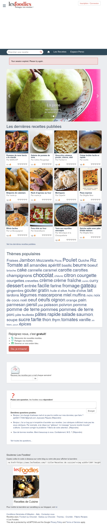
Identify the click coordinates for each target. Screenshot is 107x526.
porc (10, 314)
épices (25, 324)
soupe (12, 319)
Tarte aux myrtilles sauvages (63, 229)
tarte (36, 319)
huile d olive (58, 290)
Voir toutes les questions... (21, 440)
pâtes (40, 314)
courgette (86, 275)
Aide (38, 514)
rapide (54, 314)
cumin (85, 281)
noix (90, 295)
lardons (13, 294)
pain (82, 300)
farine (55, 285)
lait (90, 290)
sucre (24, 319)
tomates (69, 319)
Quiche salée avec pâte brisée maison (90, 229)
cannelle (35, 270)
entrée (31, 285)
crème (46, 279)
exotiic (85, 159)
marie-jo (13, 195)
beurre (80, 264)
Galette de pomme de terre (40, 156)
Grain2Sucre (39, 230)
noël (23, 299)
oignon (58, 299)
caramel (50, 270)
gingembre (15, 290)
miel (67, 294)
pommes (49, 309)
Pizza (58, 260)
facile (43, 285)
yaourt (15, 324)
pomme (80, 304)
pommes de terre (76, 309)
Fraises (12, 260)
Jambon (27, 259)
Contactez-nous (47, 514)
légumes (28, 294)
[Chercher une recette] (41, 52)
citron (70, 274)
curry (94, 280)
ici (56, 507)
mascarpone (50, 294)
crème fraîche (67, 280)
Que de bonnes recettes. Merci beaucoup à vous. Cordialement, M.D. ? (42, 432)
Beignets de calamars (16, 192)
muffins (79, 295)
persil (31, 304)
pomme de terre (23, 309)
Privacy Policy (56, 522)
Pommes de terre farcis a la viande (16, 156)
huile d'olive (77, 290)
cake (22, 269)
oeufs (44, 299)
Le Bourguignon (16, 230)
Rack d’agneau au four (41, 192)
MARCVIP (14, 159)
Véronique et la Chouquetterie (63, 234)
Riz (93, 260)
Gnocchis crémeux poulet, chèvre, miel (64, 156)
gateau (88, 285)
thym (56, 319)
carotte (65, 269)
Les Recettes (60, 52)
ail (26, 264)
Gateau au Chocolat (46, 516)
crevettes (31, 280)
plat (40, 305)
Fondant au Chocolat (28, 516)
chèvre (58, 276)
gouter (30, 290)
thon (46, 319)
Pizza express (86, 192)
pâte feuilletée (24, 314)
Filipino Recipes (80, 516)
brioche (11, 270)
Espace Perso (77, 52)
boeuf (93, 265)
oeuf (32, 299)
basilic (67, 265)
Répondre (56, 417)
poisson (51, 304)
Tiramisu (60, 516)
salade (68, 313)
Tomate (15, 264)
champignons (19, 275)
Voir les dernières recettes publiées (21, 244)
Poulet (70, 259)
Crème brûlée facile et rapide (89, 156)
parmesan (16, 304)
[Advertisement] (53, 28)
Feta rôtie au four (38, 228)
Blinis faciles (12, 228)
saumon (84, 314)
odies (8, 4)
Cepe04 (62, 195)
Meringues (60, 192)
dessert (15, 285)
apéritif (54, 265)
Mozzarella (45, 260)
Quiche (83, 260)
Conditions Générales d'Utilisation (20, 514)
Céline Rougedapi (41, 159)
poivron (65, 304)
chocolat (43, 275)
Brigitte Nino (88, 195)
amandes (38, 265)
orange (71, 299)
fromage (71, 285)
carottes (80, 270)
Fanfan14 (63, 159)
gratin (43, 290)
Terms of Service (73, 522)
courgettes (15, 280)
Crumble (69, 516)
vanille (85, 319)
